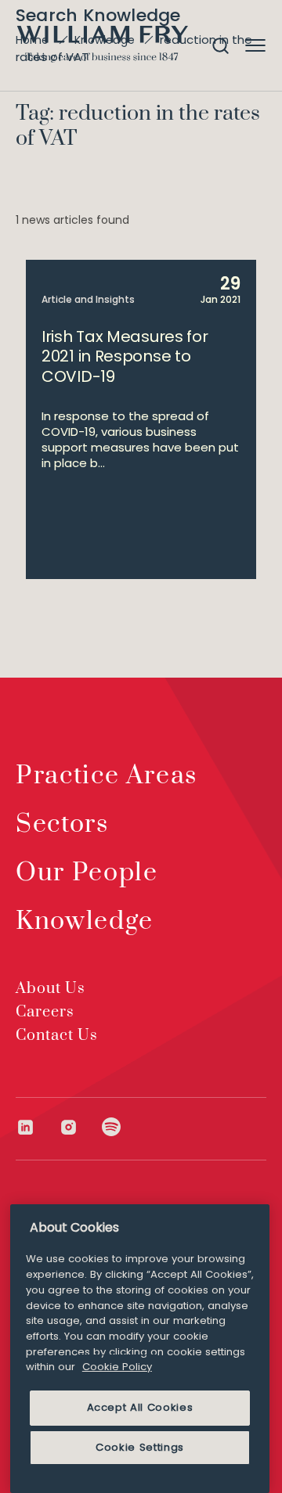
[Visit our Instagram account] (80, 1127)
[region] (139, 1348)
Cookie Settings (140, 1447)
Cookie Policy (117, 1366)
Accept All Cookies (140, 1407)
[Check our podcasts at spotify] (111, 1127)
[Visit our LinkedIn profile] (37, 1127)
